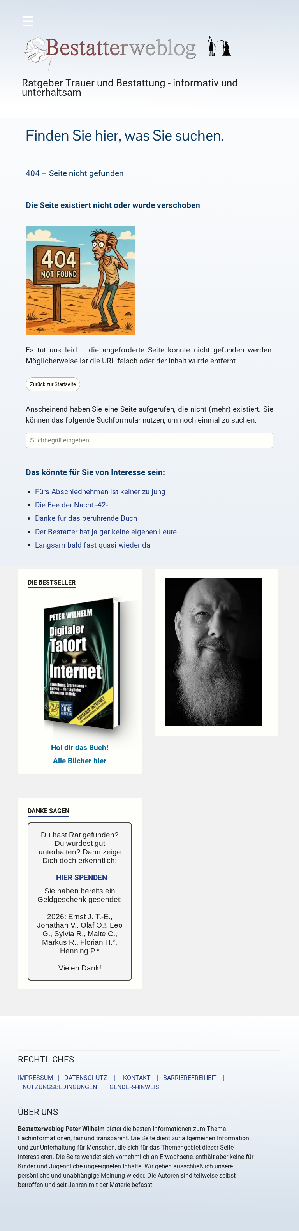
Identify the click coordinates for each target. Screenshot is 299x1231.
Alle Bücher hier (79, 760)
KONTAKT (135, 1077)
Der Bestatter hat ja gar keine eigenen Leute (106, 531)
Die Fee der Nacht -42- (71, 504)
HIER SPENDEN (81, 877)
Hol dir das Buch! (79, 747)
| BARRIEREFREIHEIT (184, 1077)
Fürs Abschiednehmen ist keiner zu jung (100, 491)
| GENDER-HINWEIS (128, 1087)
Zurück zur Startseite (53, 384)
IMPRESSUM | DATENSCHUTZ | (68, 1077)
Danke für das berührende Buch (86, 518)
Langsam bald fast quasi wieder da (92, 545)
